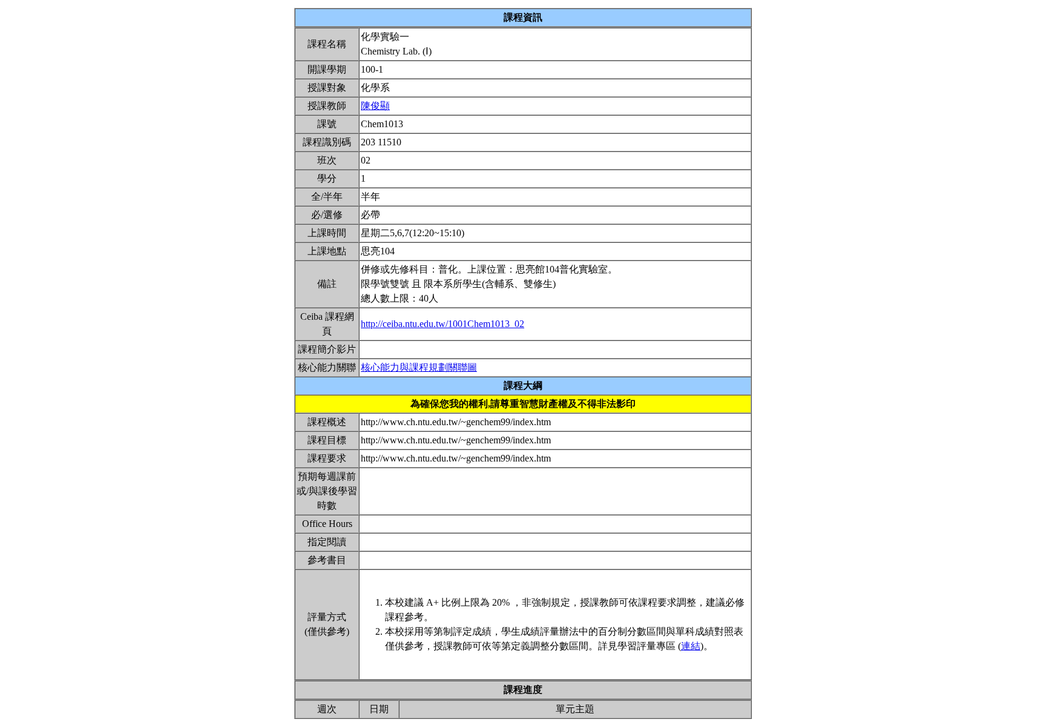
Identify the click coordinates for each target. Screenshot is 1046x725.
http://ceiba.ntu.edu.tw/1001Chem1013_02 (442, 324)
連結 (690, 646)
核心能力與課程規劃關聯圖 (419, 367)
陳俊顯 (375, 106)
